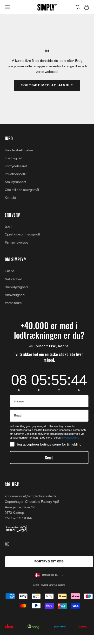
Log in (9, 226)
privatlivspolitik (69, 437)
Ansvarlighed (15, 295)
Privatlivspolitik (16, 174)
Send (49, 457)
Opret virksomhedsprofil (22, 234)
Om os (9, 271)
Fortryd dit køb (49, 561)
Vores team (13, 303)
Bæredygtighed (16, 287)
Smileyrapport (15, 182)
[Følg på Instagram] (7, 544)
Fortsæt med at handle (47, 85)
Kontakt (10, 198)
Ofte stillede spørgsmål (22, 190)
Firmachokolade (16, 242)
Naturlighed (13, 279)
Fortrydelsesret (16, 166)
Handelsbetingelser (19, 150)
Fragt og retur (15, 158)
